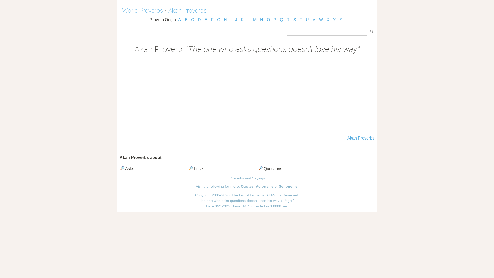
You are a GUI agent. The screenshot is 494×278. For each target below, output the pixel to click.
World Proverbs (142, 10)
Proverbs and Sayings (247, 178)
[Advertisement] (247, 95)
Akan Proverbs (187, 10)
